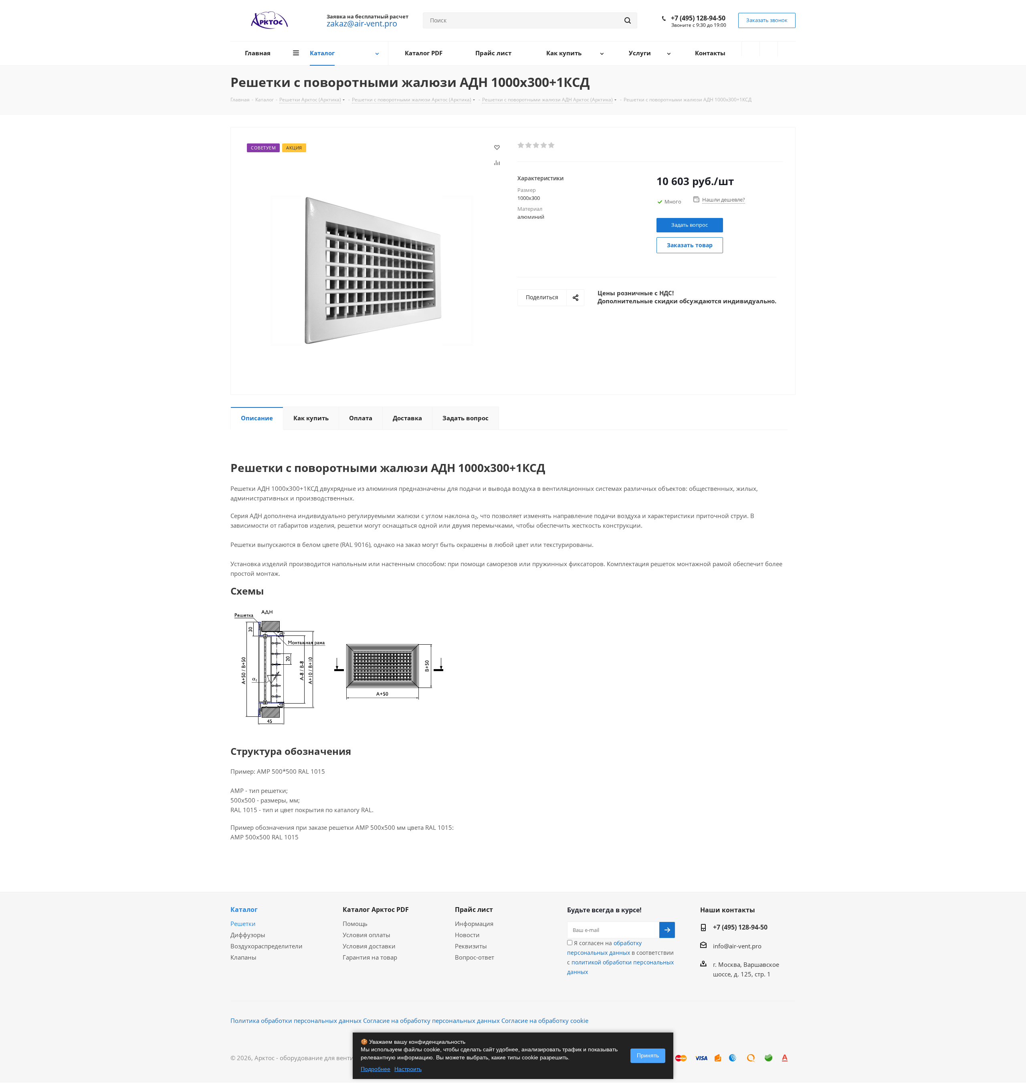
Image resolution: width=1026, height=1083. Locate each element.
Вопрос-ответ (474, 957)
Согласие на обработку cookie (544, 1020)
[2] (529, 145)
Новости (467, 935)
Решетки (243, 924)
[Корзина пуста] (787, 49)
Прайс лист (474, 909)
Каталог (244, 909)
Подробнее (375, 1069)
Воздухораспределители (266, 946)
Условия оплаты (366, 935)
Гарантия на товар (370, 957)
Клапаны (243, 957)
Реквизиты (471, 946)
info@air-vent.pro (737, 946)
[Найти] (627, 20)
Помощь (355, 924)
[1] (521, 145)
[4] (544, 145)
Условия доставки (369, 946)
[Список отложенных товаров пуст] (769, 49)
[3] (536, 145)
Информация (474, 924)
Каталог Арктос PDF (376, 909)
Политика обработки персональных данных (296, 1020)
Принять (648, 1055)
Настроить (408, 1069)
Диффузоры (247, 935)
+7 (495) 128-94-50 (698, 18)
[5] (551, 145)
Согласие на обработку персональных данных (431, 1020)
